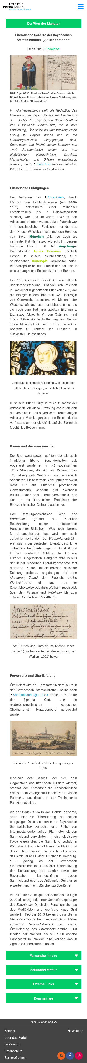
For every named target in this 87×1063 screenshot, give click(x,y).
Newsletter (75, 1030)
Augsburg (66, 246)
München (36, 236)
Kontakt (9, 1030)
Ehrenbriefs (56, 197)
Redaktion (52, 49)
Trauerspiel (39, 261)
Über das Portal (15, 1037)
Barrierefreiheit (14, 1057)
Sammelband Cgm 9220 (30, 694)
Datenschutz (13, 1051)
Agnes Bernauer (47, 251)
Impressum (12, 1044)
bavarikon (43, 164)
